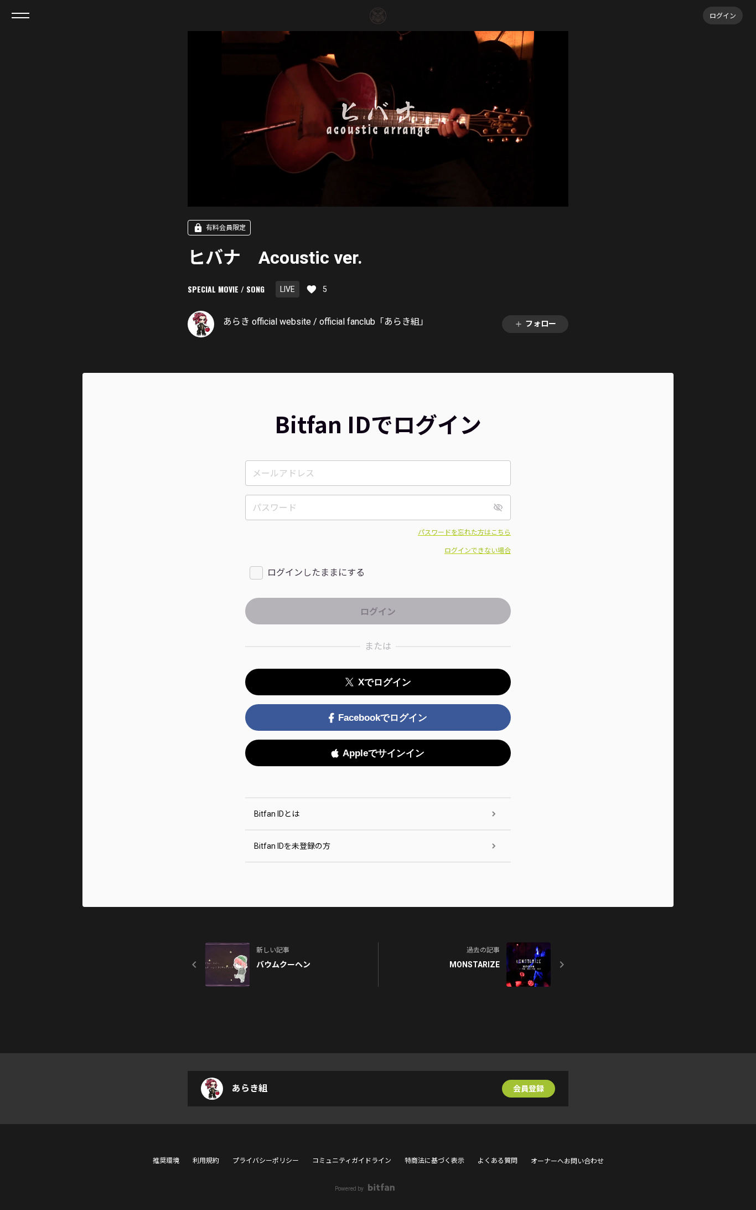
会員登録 (528, 1088)
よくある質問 (497, 1161)
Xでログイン (384, 682)
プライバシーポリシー (265, 1161)
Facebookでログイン (382, 717)
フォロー (540, 323)
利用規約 (206, 1161)
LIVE (287, 289)
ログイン (723, 15)
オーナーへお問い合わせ (567, 1161)
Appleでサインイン (383, 753)
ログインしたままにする (316, 572)
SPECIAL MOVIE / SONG (226, 289)
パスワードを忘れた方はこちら (464, 532)
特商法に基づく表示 (434, 1161)
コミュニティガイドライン (351, 1161)
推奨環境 (166, 1161)
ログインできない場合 (477, 551)
